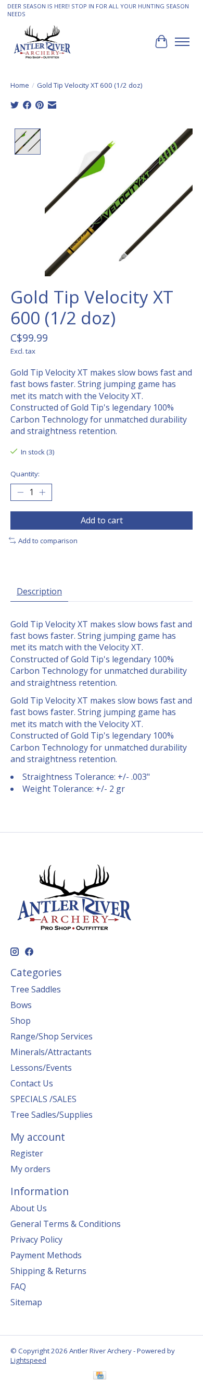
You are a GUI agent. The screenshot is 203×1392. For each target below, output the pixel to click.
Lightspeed (28, 1360)
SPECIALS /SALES (43, 1099)
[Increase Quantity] (42, 492)
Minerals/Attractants (51, 1052)
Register (26, 1153)
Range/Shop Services (51, 1036)
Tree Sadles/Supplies (51, 1114)
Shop (20, 1020)
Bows (21, 1005)
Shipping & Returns (48, 1271)
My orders (30, 1169)
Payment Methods (46, 1255)
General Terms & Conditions (65, 1224)
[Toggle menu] (182, 41)
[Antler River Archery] (42, 41)
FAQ (18, 1286)
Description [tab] (39, 591)
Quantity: (25, 473)
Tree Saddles (35, 989)
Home (19, 85)
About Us (28, 1208)
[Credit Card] (99, 1376)
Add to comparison (48, 540)
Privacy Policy (36, 1239)
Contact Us (31, 1083)
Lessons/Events (41, 1067)
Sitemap (26, 1302)
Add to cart (102, 520)
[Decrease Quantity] (20, 492)
